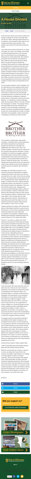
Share (15, 384)
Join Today (15, 11)
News (11, 31)
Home (6, 31)
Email (15, 392)
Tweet (15, 388)
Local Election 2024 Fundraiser (15, 407)
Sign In (15, 464)
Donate (15, 7)
